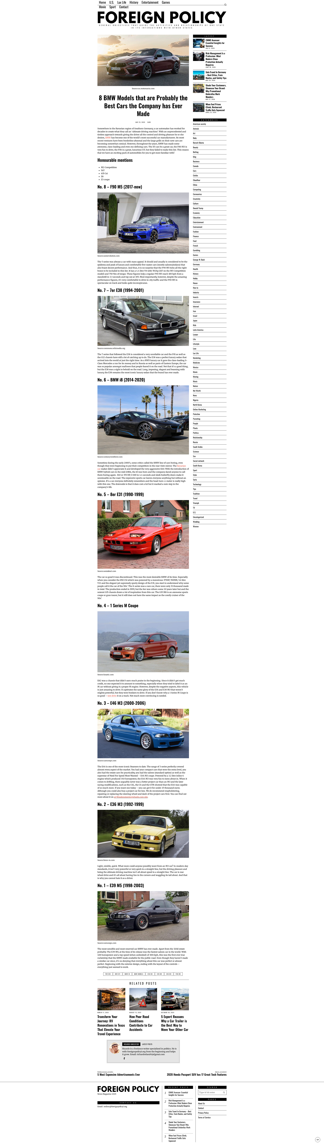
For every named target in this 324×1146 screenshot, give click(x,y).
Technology (197, 484)
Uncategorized (198, 517)
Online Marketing (199, 409)
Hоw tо (195, 287)
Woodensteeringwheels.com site (132, 797)
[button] (224, 1092)
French (195, 245)
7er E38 (108, 974)
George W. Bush (199, 259)
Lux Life (196, 353)
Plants (195, 428)
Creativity (196, 198)
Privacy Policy (203, 1112)
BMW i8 (127, 974)
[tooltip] (124, 1058)
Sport (195, 470)
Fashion (196, 231)
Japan (195, 320)
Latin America (198, 329)
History (195, 273)
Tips (194, 488)
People (195, 423)
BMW (108, 137)
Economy (196, 212)
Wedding (196, 521)
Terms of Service (204, 1117)
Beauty (195, 147)
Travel (195, 498)
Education (196, 217)
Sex (194, 456)
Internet (196, 306)
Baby (195, 138)
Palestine (196, 414)
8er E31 (117, 974)
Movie (195, 371)
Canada (195, 166)
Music (195, 381)
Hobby (195, 278)
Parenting (196, 418)
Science (196, 451)
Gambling (196, 250)
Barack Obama (198, 142)
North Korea (197, 404)
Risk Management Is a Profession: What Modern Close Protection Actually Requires (215, 59)
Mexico (195, 367)
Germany (196, 264)
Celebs (195, 175)
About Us (201, 1103)
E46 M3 (168, 974)
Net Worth (197, 390)
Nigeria (195, 400)
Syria (195, 479)
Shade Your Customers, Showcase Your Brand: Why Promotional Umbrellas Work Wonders (216, 91)
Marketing (197, 357)
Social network (198, 460)
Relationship (197, 437)
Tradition (196, 493)
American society (199, 123)
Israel (195, 315)
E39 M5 (159, 974)
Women (196, 526)
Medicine (196, 362)
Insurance (196, 301)
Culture (195, 203)
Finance (196, 236)
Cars (149, 122)
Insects (195, 297)
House (195, 283)
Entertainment (198, 222)
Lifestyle (196, 343)
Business (196, 161)
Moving (195, 376)
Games (195, 254)
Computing (197, 189)
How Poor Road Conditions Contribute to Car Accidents (141, 1023)
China (195, 184)
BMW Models (138, 974)
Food (194, 240)
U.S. (194, 512)
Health (195, 269)
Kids (194, 325)
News (195, 395)
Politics (196, 432)
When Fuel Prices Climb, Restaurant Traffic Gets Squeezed (215, 107)
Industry (196, 292)
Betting (195, 152)
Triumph (196, 503)
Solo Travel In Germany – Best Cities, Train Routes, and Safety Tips (216, 75)
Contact (201, 1108)
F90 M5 (178, 974)
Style (195, 474)
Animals (196, 128)
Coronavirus (197, 194)
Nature (195, 386)
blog (194, 156)
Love (194, 348)
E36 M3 (150, 974)
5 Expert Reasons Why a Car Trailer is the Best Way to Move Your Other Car (174, 1023)
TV (194, 507)
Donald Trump (198, 208)
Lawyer (195, 334)
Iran (194, 311)
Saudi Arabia (197, 446)
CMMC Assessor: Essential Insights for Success (215, 43)
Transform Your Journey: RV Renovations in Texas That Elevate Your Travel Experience (111, 1025)
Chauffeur (196, 180)
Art (194, 133)
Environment (197, 226)
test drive (112, 695)
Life (194, 339)
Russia (195, 442)
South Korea (197, 465)
